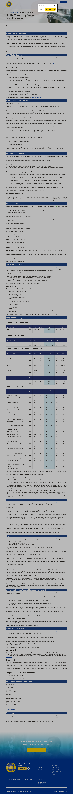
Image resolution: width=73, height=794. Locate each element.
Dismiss (42, 9)
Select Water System (50, 9)
